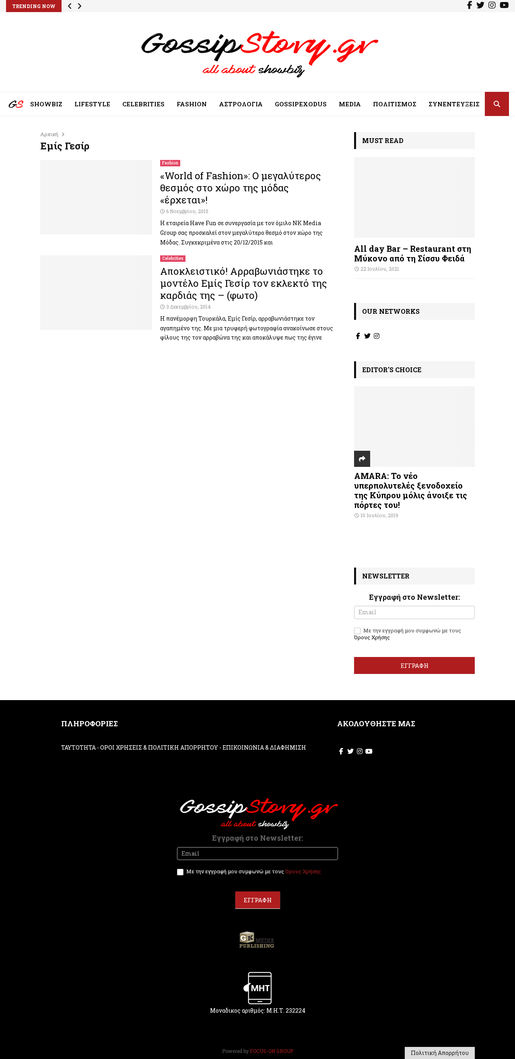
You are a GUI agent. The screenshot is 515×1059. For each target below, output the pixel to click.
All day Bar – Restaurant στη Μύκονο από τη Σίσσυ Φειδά (412, 253)
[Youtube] (504, 6)
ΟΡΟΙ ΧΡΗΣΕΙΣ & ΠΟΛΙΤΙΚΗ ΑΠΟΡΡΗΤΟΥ (159, 747)
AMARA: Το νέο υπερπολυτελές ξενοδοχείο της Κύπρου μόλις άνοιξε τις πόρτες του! (410, 490)
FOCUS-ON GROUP (271, 1051)
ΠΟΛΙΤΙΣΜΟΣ (394, 104)
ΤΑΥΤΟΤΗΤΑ (78, 747)
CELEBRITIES (143, 104)
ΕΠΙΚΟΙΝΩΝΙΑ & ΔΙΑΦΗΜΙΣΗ (264, 747)
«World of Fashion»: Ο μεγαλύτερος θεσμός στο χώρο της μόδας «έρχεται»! (240, 187)
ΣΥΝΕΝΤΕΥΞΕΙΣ (454, 104)
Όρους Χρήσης (372, 637)
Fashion (170, 163)
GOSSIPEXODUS (301, 104)
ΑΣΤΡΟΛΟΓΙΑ (241, 104)
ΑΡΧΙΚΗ (10, 106)
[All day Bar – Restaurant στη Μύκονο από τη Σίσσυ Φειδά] (414, 197)
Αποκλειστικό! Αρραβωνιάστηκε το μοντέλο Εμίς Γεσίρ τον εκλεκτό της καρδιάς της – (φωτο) (243, 283)
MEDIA (350, 104)
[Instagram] (492, 6)
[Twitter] (480, 6)
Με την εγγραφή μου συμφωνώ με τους (407, 634)
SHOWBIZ (46, 104)
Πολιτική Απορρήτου (440, 1053)
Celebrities (172, 258)
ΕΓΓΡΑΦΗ (414, 665)
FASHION (192, 104)
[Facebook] (469, 6)
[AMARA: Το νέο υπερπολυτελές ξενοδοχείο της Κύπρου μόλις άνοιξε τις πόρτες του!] (414, 426)
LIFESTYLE (92, 104)
